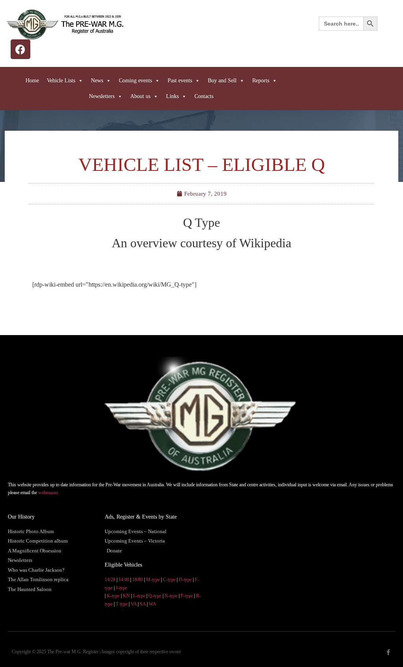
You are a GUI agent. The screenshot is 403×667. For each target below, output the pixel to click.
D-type (185, 579)
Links (172, 96)
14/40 (123, 579)
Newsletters (102, 96)
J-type (121, 588)
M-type (153, 579)
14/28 (110, 579)
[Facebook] (20, 49)
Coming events (135, 80)
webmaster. (48, 492)
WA (152, 604)
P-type (187, 595)
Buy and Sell (222, 80)
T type (122, 604)
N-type (171, 595)
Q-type (154, 595)
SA (143, 604)
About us (140, 96)
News (97, 80)
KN (126, 595)
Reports (260, 80)
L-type (139, 595)
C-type (169, 579)
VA (134, 604)
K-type (113, 595)
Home (32, 80)
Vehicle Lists (61, 80)
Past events (180, 80)
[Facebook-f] (388, 652)
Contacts (203, 96)
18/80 (137, 579)
